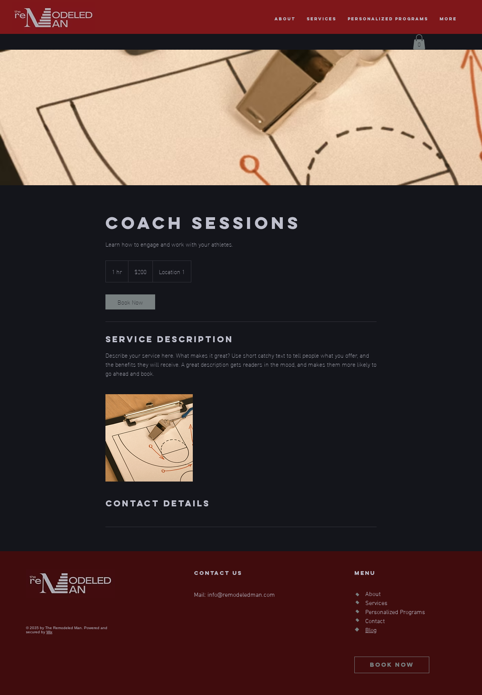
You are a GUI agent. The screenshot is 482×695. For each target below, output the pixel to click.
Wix (49, 632)
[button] (419, 42)
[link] (130, 301)
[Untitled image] (149, 438)
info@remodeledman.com (241, 595)
